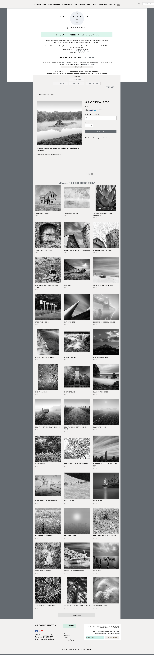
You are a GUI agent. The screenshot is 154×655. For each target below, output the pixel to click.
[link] (118, 4)
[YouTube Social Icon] (42, 631)
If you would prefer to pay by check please (77, 49)
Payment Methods (69, 641)
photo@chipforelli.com (47, 639)
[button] (67, 4)
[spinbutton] (89, 125)
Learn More (99, 111)
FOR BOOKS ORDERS (71, 57)
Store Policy (67, 639)
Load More (77, 615)
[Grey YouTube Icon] (92, 174)
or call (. (77, 52)
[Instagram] (89, 174)
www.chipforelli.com (48, 635)
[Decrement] (86, 125)
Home (39, 94)
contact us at (77, 51)
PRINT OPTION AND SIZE (93, 114)
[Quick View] (48, 198)
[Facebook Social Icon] (36, 631)
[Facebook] (86, 174)
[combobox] (100, 118)
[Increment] (92, 125)
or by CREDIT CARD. (77, 47)
